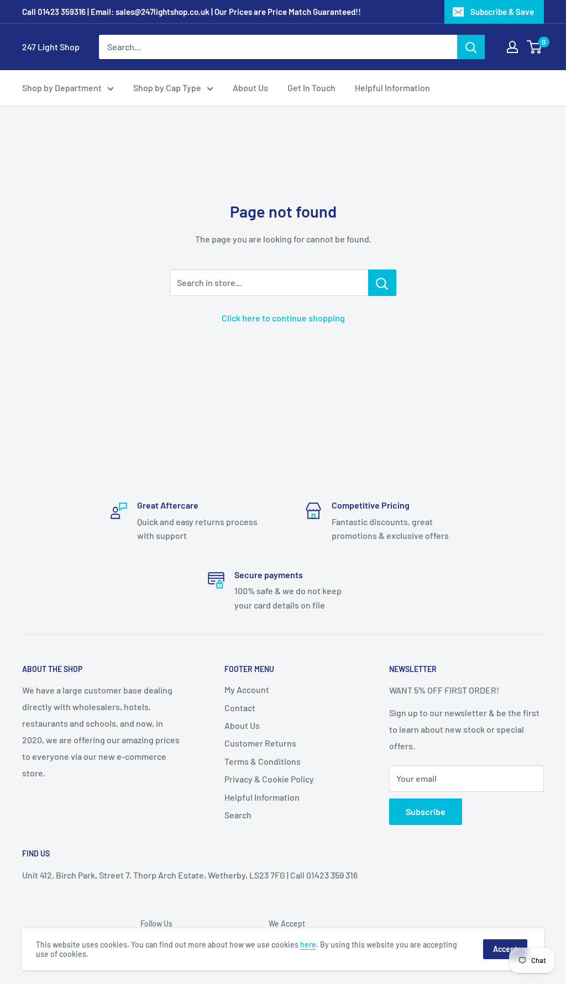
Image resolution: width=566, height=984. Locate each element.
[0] (535, 47)
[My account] (512, 47)
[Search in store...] (382, 282)
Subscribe (426, 811)
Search (237, 815)
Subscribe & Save (502, 12)
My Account (246, 689)
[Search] (471, 47)
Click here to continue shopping (283, 318)
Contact (239, 707)
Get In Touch (311, 87)
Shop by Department (62, 87)
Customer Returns (260, 743)
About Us (250, 87)
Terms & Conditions (262, 761)
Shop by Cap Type (167, 87)
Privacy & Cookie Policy (269, 779)
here (308, 944)
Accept (505, 949)
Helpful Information (392, 87)
